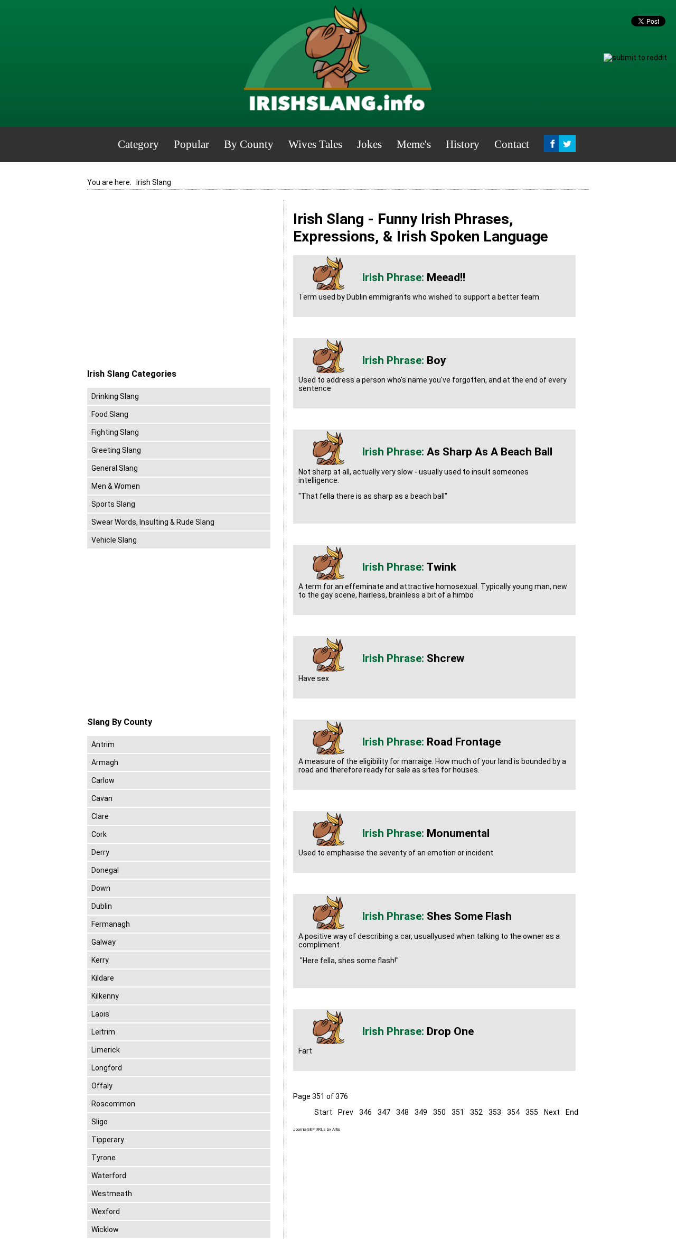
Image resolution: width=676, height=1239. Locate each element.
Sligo (99, 1121)
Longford (106, 1068)
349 (421, 1112)
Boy (436, 360)
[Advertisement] (176, 285)
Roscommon (113, 1104)
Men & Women (115, 486)
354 (513, 1112)
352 (476, 1112)
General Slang (114, 468)
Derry (100, 852)
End (572, 1112)
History (463, 144)
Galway (103, 942)
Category (138, 144)
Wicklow (105, 1229)
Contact (511, 144)
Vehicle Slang (114, 540)
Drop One (450, 1031)
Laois (100, 1014)
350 (439, 1112)
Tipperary (107, 1139)
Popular (191, 144)
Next (552, 1112)
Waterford (108, 1175)
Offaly (101, 1086)
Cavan (101, 798)
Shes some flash (469, 916)
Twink (441, 567)
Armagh (104, 762)
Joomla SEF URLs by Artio (316, 1129)
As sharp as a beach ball (489, 451)
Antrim (103, 744)
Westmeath (111, 1193)
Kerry (100, 960)
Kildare (102, 978)
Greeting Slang (116, 450)
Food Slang (109, 414)
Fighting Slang (115, 432)
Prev (345, 1112)
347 (384, 1112)
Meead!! (446, 277)
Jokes (369, 144)
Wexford (105, 1211)
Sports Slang (113, 504)
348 (402, 1112)
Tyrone (103, 1157)
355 (531, 1112)
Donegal (105, 870)
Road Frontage (464, 741)
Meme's (414, 144)
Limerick (105, 1050)
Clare (100, 816)
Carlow (103, 780)
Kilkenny (105, 996)
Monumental (458, 833)
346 (365, 1112)
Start (323, 1112)
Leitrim (103, 1032)
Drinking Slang (115, 396)
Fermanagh (110, 924)
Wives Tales (315, 144)
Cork (99, 834)
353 (495, 1112)
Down (100, 888)
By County (249, 144)
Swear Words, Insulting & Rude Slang (152, 522)
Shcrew (445, 658)
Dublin (101, 906)
